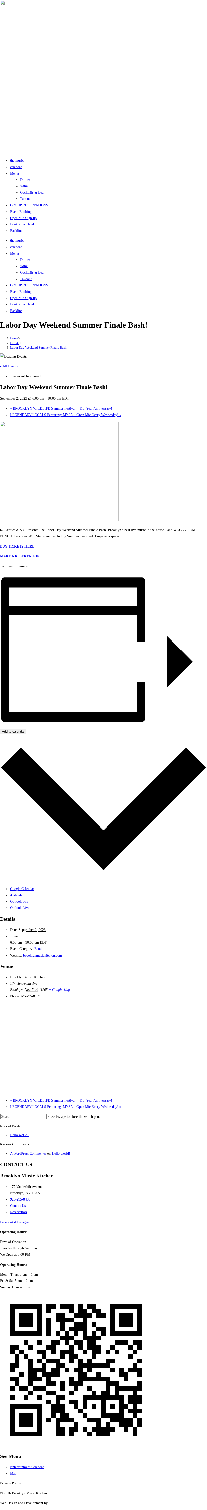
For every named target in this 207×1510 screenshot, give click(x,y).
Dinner (25, 180)
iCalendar (17, 895)
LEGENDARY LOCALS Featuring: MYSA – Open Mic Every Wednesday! (65, 415)
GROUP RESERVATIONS (29, 205)
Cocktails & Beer (32, 192)
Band (38, 949)
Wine (24, 186)
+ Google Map (59, 990)
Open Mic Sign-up (23, 218)
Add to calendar (13, 731)
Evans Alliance (59, 1503)
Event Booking (21, 212)
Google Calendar (22, 889)
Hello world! (19, 1135)
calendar (16, 167)
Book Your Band (22, 224)
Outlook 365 (19, 901)
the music (17, 160)
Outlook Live (19, 908)
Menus (14, 173)
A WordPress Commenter (28, 1153)
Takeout (26, 199)
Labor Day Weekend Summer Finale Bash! (39, 347)
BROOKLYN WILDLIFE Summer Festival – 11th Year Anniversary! (61, 408)
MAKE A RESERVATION (20, 556)
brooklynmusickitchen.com (42, 955)
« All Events (9, 366)
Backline (16, 231)
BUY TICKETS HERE (17, 546)
